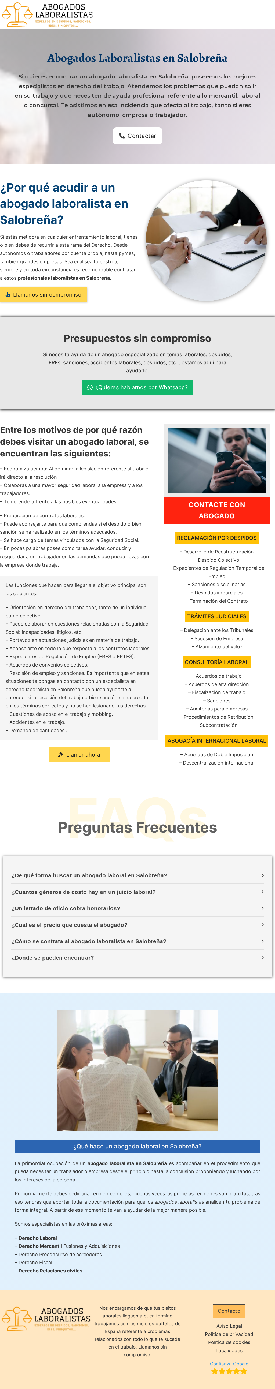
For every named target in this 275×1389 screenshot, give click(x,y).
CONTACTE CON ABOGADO (217, 510)
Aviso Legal (229, 1326)
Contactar (142, 135)
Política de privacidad (229, 1334)
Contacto (229, 1311)
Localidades (229, 1350)
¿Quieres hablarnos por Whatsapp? (141, 387)
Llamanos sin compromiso (47, 294)
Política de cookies (229, 1342)
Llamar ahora (83, 754)
